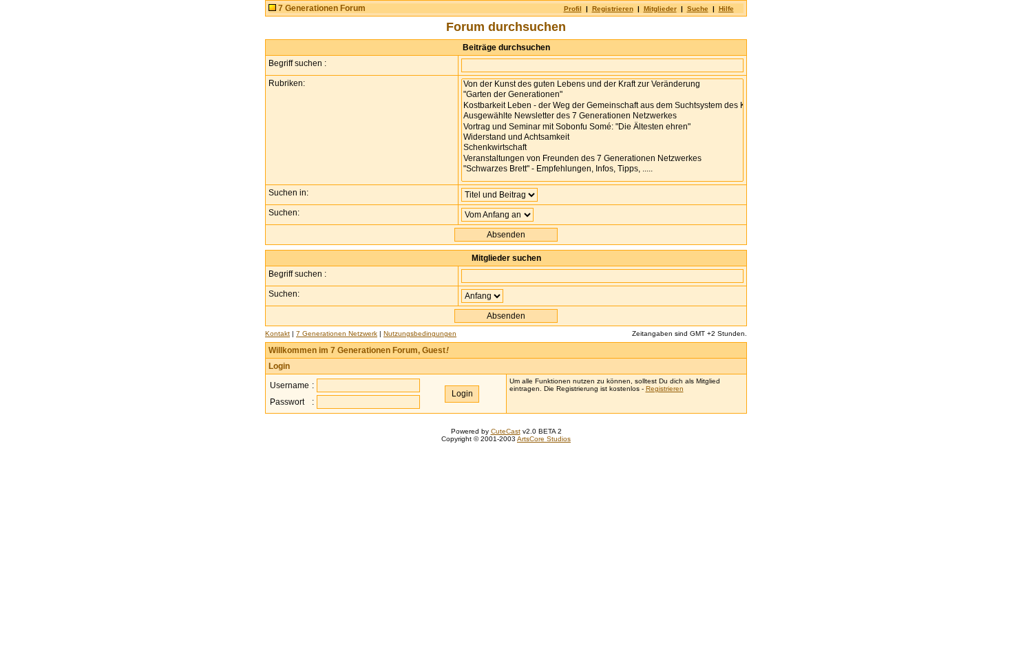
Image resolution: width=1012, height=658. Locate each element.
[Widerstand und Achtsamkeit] (602, 137)
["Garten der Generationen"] (602, 94)
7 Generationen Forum (322, 8)
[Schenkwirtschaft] (602, 147)
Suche (697, 8)
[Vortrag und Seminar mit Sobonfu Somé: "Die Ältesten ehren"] (602, 127)
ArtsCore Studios (544, 439)
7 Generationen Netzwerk (336, 333)
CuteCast (505, 431)
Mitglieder (660, 8)
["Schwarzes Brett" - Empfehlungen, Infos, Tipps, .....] (602, 169)
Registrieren (612, 8)
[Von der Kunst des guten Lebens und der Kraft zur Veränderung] (602, 84)
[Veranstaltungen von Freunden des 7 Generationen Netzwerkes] (602, 158)
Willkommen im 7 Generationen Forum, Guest (358, 350)
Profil (573, 8)
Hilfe (726, 8)
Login (279, 366)
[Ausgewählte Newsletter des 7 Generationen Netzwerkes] (602, 116)
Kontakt (277, 333)
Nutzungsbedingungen (419, 333)
